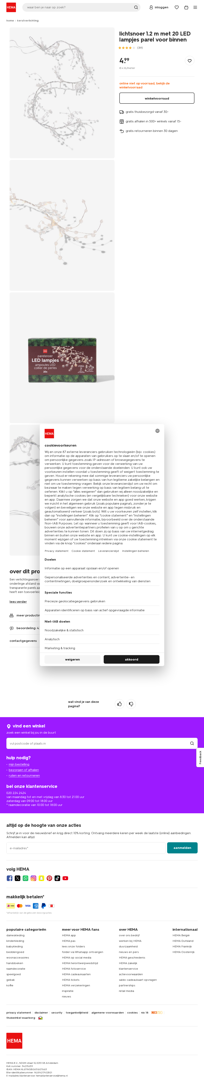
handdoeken (14, 963)
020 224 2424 (16, 793)
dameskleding (15, 935)
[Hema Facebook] (9, 878)
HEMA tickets (70, 980)
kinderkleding (15, 941)
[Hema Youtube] (65, 878)
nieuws (66, 996)
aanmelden (182, 848)
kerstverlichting (27, 20)
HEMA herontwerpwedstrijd (80, 963)
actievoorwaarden (131, 974)
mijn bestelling (19, 764)
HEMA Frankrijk (182, 946)
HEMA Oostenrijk (184, 952)
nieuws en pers (129, 952)
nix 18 (144, 1012)
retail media (126, 991)
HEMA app (69, 935)
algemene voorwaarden (107, 1012)
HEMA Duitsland (183, 941)
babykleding (14, 946)
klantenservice (128, 968)
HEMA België (181, 935)
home (10, 20)
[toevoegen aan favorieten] (189, 60)
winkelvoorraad (157, 98)
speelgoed (13, 974)
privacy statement (18, 1012)
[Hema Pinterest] (49, 878)
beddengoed (15, 952)
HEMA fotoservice (74, 968)
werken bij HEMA (130, 941)
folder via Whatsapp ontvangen (82, 952)
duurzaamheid (128, 946)
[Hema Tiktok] (57, 878)
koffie (9, 985)
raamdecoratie (15, 968)
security (56, 1012)
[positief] (119, 704)
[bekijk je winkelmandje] (186, 7)
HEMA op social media (76, 957)
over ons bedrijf (129, 935)
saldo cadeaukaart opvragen (138, 980)
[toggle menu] (195, 7)
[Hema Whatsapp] (25, 878)
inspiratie (68, 991)
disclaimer (41, 1012)
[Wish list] (176, 7)
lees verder (18, 602)
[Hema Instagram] (33, 878)
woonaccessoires (17, 957)
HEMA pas (68, 941)
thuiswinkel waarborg (20, 1017)
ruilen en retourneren (24, 775)
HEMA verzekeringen (76, 985)
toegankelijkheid (77, 1012)
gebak (10, 980)
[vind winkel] (192, 743)
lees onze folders (73, 946)
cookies (132, 1012)
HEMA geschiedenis (132, 957)
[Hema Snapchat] (41, 878)
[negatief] (131, 704)
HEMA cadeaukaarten (76, 974)
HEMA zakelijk (128, 963)
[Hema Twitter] (17, 878)
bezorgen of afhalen (24, 770)
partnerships (127, 985)
